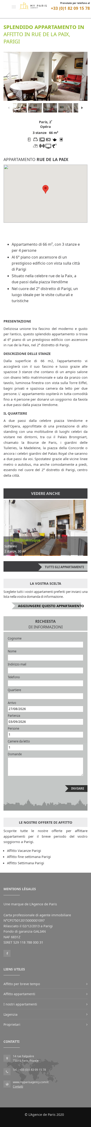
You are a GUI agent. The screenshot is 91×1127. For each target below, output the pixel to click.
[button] (13, 7)
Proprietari (12, 1024)
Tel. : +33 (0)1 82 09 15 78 (29, 1070)
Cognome (14, 638)
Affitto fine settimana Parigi (29, 856)
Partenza (14, 716)
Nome (12, 651)
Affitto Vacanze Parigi (24, 850)
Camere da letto (19, 741)
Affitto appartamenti (19, 994)
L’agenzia (11, 1014)
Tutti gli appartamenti (64, 567)
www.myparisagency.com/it (31, 1082)
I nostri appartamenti (20, 1004)
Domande (15, 754)
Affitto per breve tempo (22, 984)
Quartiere (14, 690)
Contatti (18, 1086)
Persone (13, 728)
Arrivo (12, 703)
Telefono (14, 677)
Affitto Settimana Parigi (25, 863)
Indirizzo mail (17, 664)
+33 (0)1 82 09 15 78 (70, 8)
